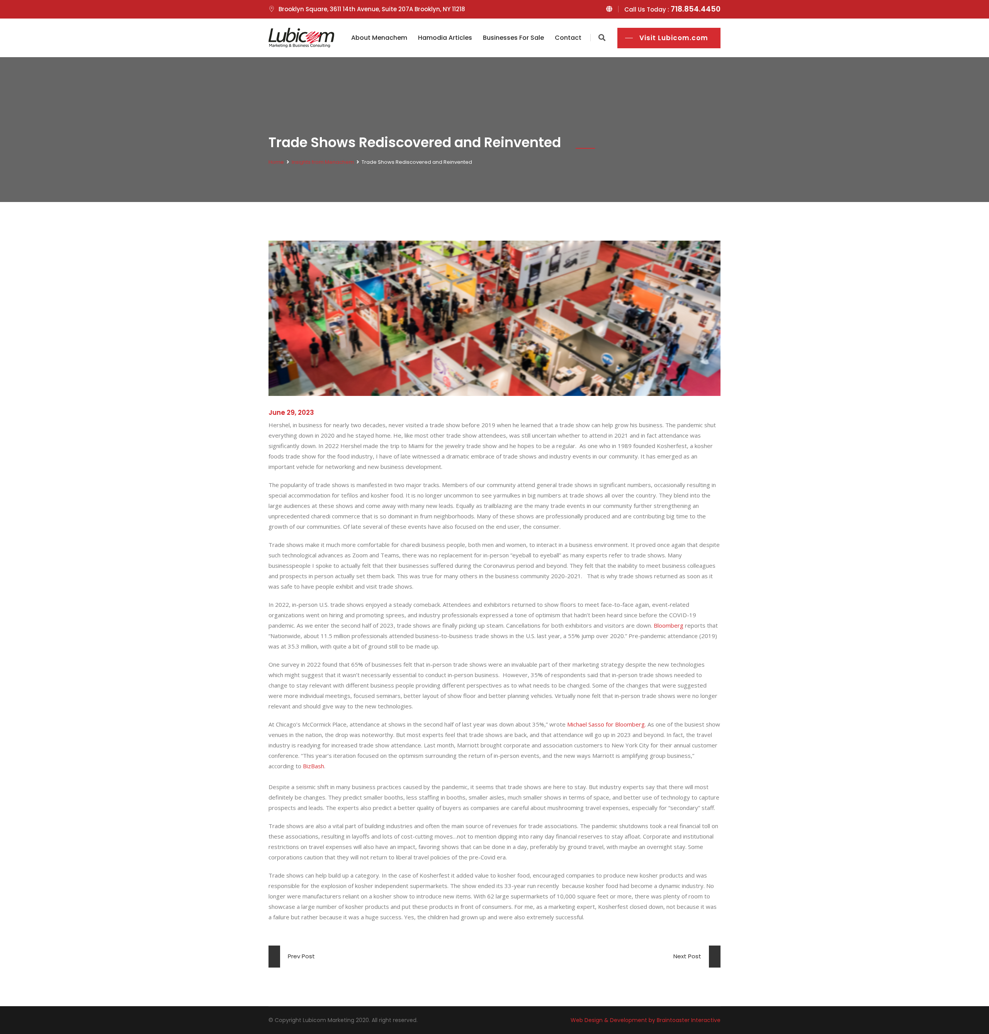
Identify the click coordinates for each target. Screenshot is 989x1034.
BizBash (313, 766)
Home (276, 162)
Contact (568, 37)
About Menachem (379, 37)
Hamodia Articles (445, 37)
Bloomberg (668, 625)
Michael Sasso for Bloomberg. (606, 724)
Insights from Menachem (323, 162)
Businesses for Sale (513, 37)
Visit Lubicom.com (673, 37)
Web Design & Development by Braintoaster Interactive (646, 1020)
